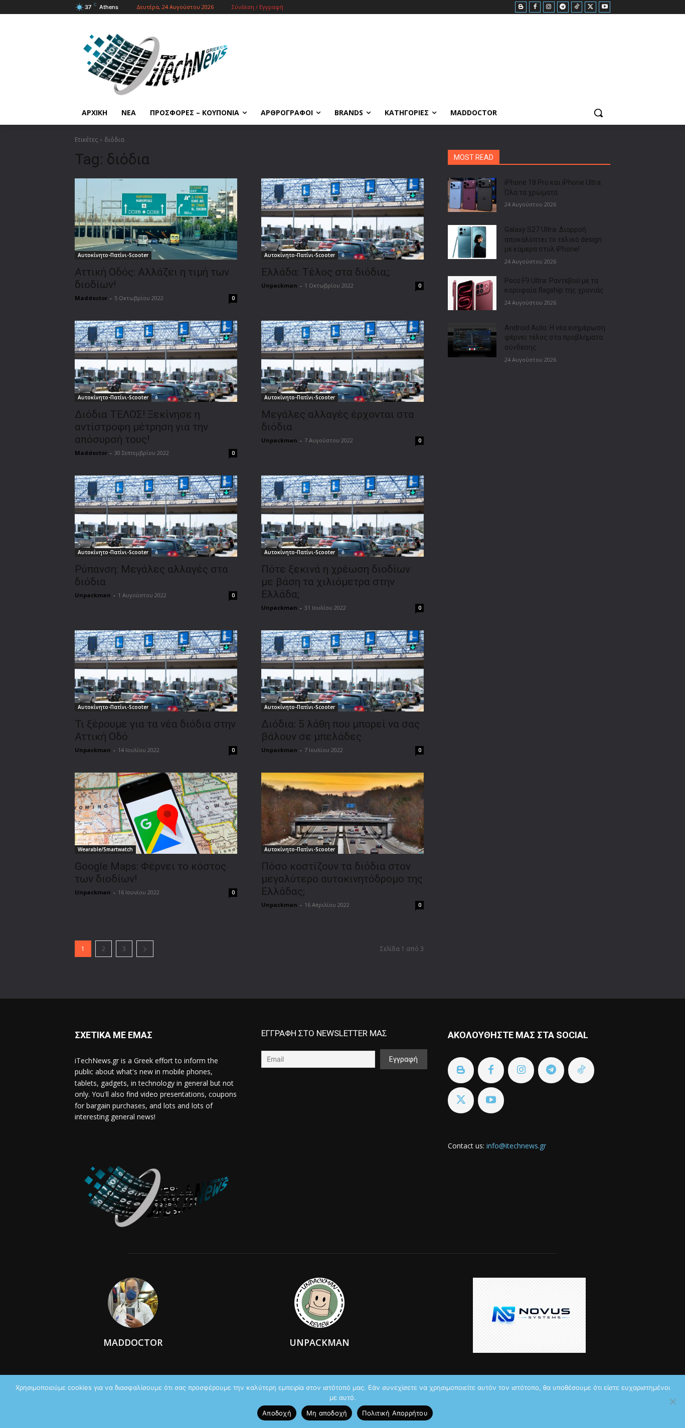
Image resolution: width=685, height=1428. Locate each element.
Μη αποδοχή (327, 1413)
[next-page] (144, 948)
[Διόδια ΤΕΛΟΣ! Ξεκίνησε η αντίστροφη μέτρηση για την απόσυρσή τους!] (156, 361)
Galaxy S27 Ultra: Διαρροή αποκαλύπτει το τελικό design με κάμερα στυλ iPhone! (553, 239)
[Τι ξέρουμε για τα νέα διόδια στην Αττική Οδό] (156, 670)
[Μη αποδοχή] (672, 1401)
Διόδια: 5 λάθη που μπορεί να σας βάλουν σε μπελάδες (340, 730)
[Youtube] (604, 7)
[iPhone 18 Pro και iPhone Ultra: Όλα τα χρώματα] (472, 195)
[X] (590, 7)
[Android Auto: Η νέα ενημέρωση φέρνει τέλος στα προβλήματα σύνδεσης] (472, 340)
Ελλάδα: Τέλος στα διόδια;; (325, 272)
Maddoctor (91, 298)
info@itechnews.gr (516, 1145)
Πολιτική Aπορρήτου (395, 1413)
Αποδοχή (276, 1413)
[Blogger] (521, 7)
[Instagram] (549, 7)
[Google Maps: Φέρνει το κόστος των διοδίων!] (156, 813)
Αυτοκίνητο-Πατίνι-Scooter (113, 255)
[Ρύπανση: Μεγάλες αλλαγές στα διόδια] (156, 516)
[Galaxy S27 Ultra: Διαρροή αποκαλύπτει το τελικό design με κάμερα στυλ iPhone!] (472, 242)
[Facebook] (535, 7)
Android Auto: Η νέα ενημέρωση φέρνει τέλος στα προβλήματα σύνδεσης (554, 337)
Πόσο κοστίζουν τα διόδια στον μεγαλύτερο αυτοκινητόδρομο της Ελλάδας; (342, 878)
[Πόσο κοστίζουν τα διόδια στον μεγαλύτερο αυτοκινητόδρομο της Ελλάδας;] (342, 813)
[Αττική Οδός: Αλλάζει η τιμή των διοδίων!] (156, 219)
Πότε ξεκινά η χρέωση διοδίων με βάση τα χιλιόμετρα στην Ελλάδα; (335, 581)
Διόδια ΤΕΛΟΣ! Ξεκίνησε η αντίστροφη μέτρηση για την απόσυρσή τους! (141, 426)
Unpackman (279, 285)
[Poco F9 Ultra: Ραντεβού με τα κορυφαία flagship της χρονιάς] (472, 293)
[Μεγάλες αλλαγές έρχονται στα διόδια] (342, 361)
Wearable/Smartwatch (105, 849)
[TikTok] (577, 7)
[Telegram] (563, 7)
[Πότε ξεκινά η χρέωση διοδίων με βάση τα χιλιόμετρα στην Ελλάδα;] (342, 516)
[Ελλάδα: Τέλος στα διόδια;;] (342, 219)
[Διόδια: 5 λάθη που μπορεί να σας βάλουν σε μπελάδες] (342, 670)
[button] (598, 113)
